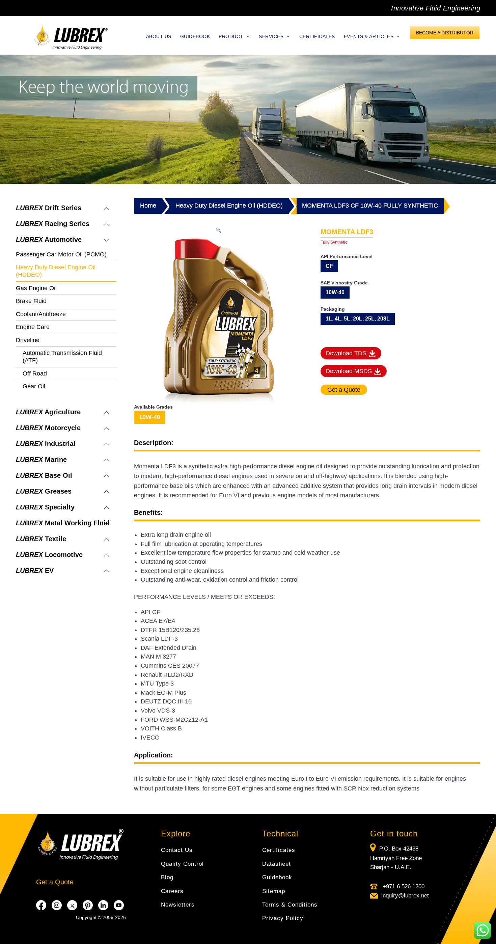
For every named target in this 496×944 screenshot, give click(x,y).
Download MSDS (350, 371)
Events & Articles (369, 36)
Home (148, 205)
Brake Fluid (31, 301)
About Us (158, 36)
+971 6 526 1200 (402, 886)
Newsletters (178, 904)
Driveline (27, 340)
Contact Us (177, 850)
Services (271, 36)
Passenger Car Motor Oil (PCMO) (61, 254)
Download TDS (347, 353)
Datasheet (276, 864)
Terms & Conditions (290, 904)
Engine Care (33, 327)
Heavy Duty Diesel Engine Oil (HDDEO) (229, 205)
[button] (218, 230)
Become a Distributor (444, 32)
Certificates (317, 36)
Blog (167, 877)
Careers (172, 891)
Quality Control (182, 864)
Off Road (35, 373)
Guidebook (195, 36)
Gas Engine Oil (36, 288)
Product (231, 36)
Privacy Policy (282, 918)
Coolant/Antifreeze (41, 314)
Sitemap (273, 891)
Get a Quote (55, 882)
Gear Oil (34, 386)
